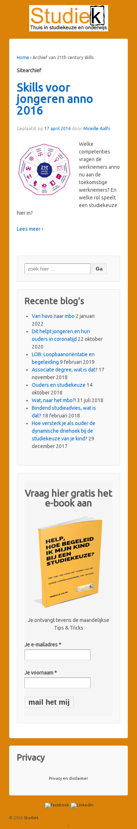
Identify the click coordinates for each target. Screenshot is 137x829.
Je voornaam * (40, 673)
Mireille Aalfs (96, 128)
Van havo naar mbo (53, 316)
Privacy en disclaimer (68, 778)
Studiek (31, 818)
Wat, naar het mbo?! (54, 400)
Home (23, 57)
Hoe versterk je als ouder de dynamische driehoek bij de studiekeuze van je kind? (63, 430)
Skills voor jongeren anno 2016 (55, 99)
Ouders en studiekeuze (58, 385)
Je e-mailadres (42, 644)
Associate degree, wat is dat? (65, 370)
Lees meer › (30, 229)
